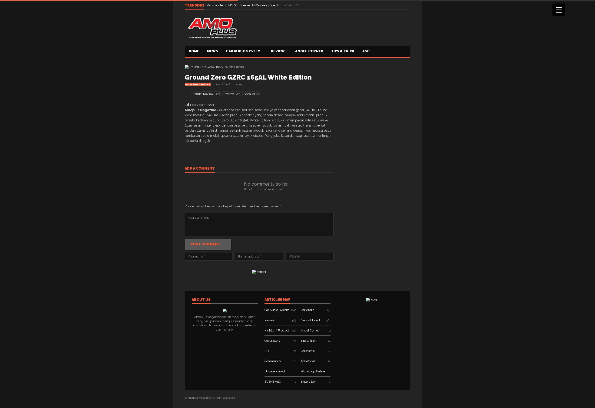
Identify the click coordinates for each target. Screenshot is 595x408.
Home (194, 51)
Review (278, 51)
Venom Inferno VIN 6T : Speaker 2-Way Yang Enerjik (243, 5)
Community (272, 361)
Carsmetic (308, 350)
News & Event (310, 320)
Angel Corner (309, 51)
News (212, 51)
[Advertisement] (325, 27)
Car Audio (307, 309)
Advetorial (308, 361)
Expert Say (308, 381)
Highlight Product (197, 85)
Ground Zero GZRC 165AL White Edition (248, 77)
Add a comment (200, 169)
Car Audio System (243, 51)
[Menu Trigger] (558, 9)
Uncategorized (274, 371)
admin (240, 84)
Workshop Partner (313, 371)
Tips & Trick (342, 51)
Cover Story (272, 340)
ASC (366, 51)
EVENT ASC (272, 381)
